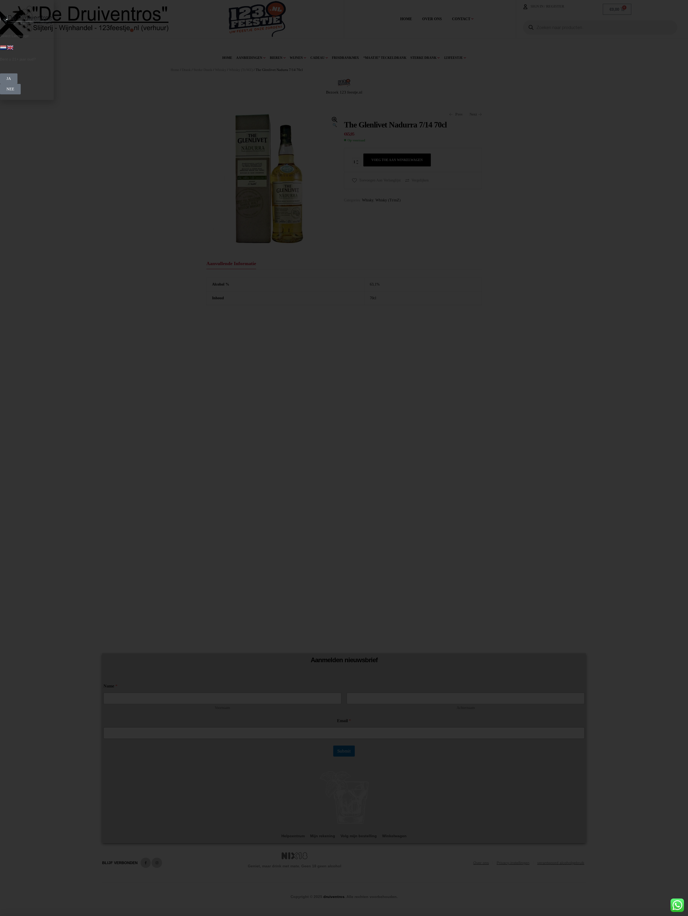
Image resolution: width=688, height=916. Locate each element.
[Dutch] (3, 47)
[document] (344, 458)
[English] (10, 47)
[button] (8, 78)
